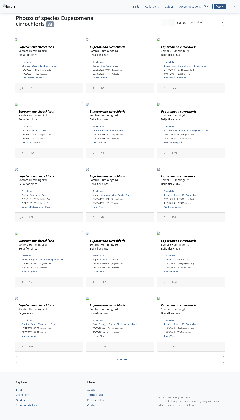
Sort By (181, 22)
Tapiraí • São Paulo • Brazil (105, 65)
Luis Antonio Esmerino (33, 77)
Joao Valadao (99, 142)
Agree (180, 408)
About (91, 389)
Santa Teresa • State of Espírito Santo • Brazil (185, 65)
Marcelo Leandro (30, 336)
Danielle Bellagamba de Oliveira (37, 206)
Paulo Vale (98, 206)
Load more (120, 359)
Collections (151, 6)
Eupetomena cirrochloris (36, 47)
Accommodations (189, 6)
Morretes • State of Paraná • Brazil (109, 130)
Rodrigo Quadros (30, 271)
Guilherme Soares (172, 206)
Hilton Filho (98, 271)
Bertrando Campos (31, 142)
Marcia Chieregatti (173, 142)
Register (220, 6)
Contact (92, 405)
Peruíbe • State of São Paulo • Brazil (181, 195)
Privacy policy (95, 400)
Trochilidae (27, 61)
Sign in (207, 6)
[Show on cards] (164, 22)
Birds (135, 6)
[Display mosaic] (171, 22)
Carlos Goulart (100, 77)
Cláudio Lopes (171, 271)
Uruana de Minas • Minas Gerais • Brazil (112, 195)
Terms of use (95, 395)
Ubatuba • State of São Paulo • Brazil (39, 65)
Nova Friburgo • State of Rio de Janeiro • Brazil (44, 259)
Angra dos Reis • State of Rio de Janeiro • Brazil (186, 130)
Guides (168, 6)
